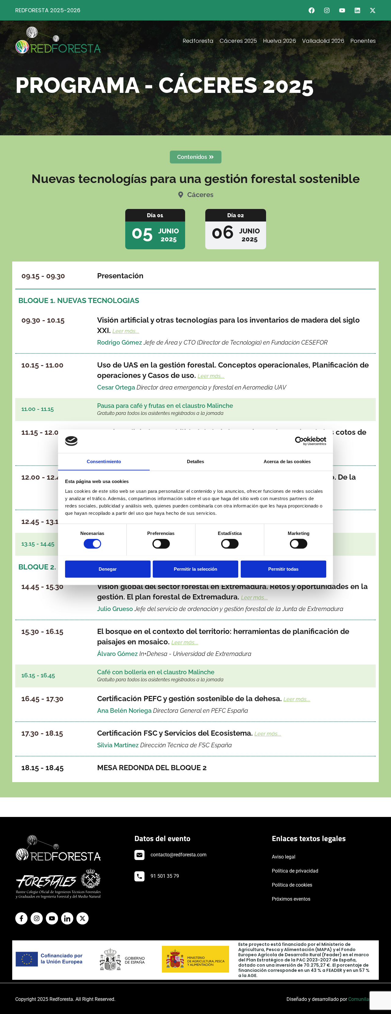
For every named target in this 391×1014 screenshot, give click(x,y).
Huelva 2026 (279, 41)
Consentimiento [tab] (104, 461)
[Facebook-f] (21, 918)
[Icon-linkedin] (67, 918)
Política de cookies (292, 885)
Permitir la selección (195, 568)
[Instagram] (327, 10)
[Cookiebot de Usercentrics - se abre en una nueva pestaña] (299, 441)
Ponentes (363, 41)
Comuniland (361, 999)
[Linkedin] (357, 10)
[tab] (155, 229)
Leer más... (125, 331)
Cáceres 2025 (238, 41)
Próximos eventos (291, 899)
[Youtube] (342, 10)
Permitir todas (283, 568)
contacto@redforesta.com (178, 855)
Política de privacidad (295, 871)
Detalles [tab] (195, 461)
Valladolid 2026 (323, 41)
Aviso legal (283, 857)
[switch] (161, 543)
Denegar (108, 568)
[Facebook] (312, 10)
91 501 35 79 (165, 876)
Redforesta (198, 41)
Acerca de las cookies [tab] (287, 461)
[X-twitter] (373, 10)
